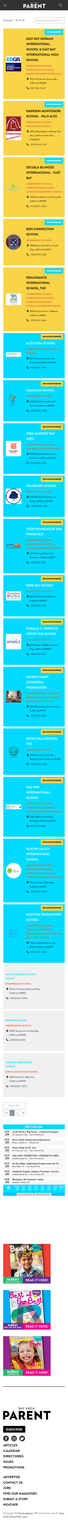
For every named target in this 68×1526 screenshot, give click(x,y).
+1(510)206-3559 (38, 410)
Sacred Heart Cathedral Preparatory (37, 682)
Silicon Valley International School (38, 854)
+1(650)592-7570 (17, 1086)
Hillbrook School (41, 486)
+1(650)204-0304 (18, 998)
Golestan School (40, 390)
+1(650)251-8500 (38, 891)
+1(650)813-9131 (17, 1040)
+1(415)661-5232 (38, 562)
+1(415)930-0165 (38, 463)
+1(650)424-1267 (38, 144)
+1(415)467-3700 (38, 367)
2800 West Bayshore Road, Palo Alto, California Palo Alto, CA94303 (45, 135)
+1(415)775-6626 (38, 715)
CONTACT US (13, 1482)
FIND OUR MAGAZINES (20, 1493)
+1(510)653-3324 (38, 206)
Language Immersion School (44, 73)
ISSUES (8, 1462)
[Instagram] (14, 1438)
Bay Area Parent (26, 1513)
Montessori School (38, 126)
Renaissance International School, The (38, 282)
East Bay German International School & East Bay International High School (42, 49)
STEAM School (45, 701)
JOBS (7, 1488)
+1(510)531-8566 (38, 320)
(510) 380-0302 (38, 88)
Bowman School (16, 1020)
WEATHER (10, 1504)
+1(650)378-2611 (38, 654)
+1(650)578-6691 (38, 254)
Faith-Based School (38, 639)
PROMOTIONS (13, 1467)
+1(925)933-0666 (38, 764)
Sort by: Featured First (48, 20)
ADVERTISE (11, 1477)
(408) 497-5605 (38, 826)
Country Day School (39, 491)
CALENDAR (11, 1451)
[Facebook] (6, 1438)
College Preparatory (39, 693)
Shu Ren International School (38, 792)
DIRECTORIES (13, 1456)
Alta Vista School (40, 343)
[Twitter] (22, 1438)
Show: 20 (13, 1105)
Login (25, 1516)
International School (40, 69)
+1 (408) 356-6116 (38, 506)
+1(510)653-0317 (38, 605)
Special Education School (22, 1071)
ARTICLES (10, 1445)
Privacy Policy (16, 1516)
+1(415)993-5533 (38, 951)
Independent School (39, 65)
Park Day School (39, 585)
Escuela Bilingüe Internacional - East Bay (43, 172)
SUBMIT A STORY (15, 1499)
